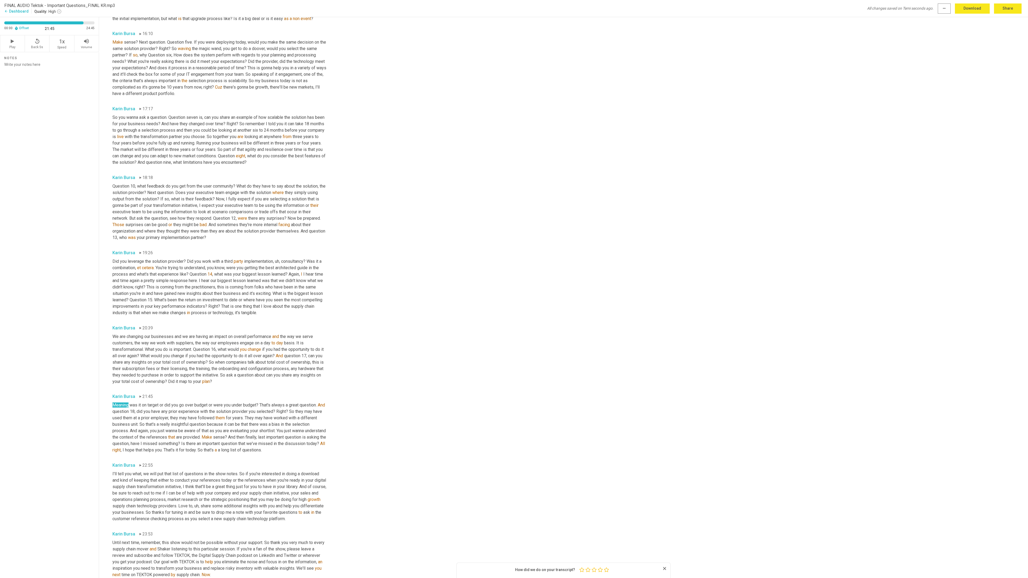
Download (972, 8)
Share (1008, 8)
